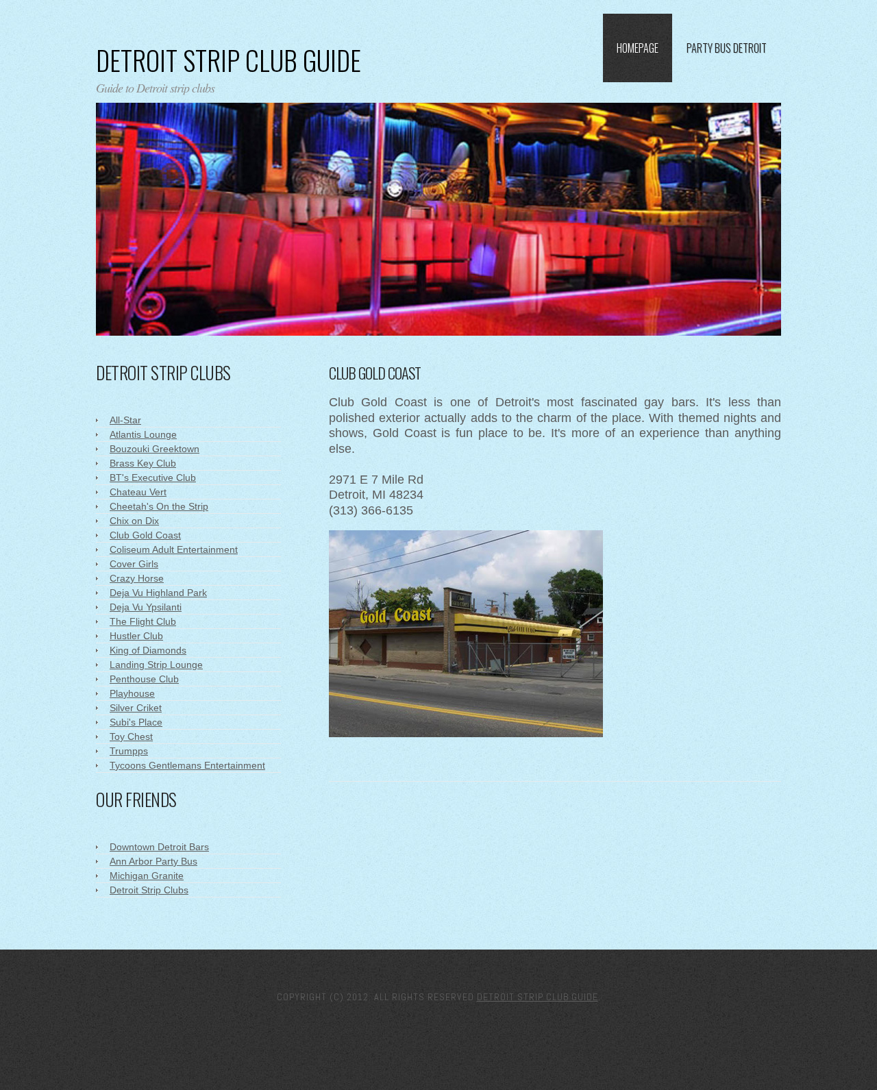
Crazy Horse (137, 578)
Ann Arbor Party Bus (153, 861)
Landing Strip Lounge (156, 664)
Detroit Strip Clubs (149, 889)
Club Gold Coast (145, 535)
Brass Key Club (143, 463)
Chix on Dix (134, 520)
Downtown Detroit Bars (159, 846)
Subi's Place (136, 722)
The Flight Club (143, 621)
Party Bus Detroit (727, 48)
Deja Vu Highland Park (158, 592)
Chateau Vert (138, 491)
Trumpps (129, 750)
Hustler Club (136, 635)
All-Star (125, 419)
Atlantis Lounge (143, 434)
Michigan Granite (147, 875)
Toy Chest (131, 736)
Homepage (637, 48)
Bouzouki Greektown (154, 448)
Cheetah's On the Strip (159, 506)
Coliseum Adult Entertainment (174, 549)
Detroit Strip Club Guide (228, 59)
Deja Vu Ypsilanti (146, 607)
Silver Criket (136, 707)
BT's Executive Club (153, 477)
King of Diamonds (148, 650)
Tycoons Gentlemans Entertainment (187, 765)
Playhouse (132, 693)
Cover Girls (134, 563)
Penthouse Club (144, 678)
